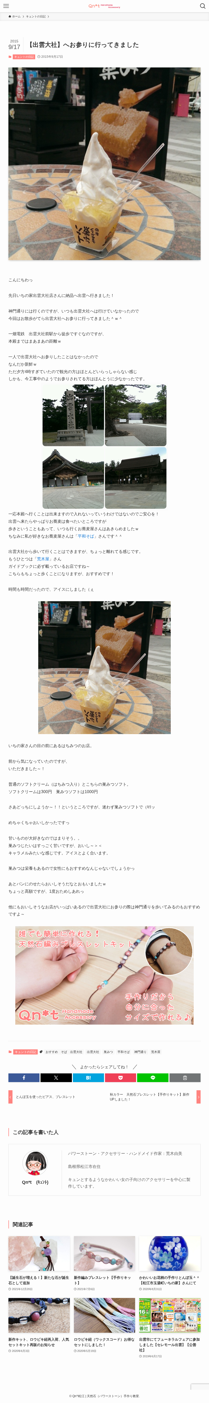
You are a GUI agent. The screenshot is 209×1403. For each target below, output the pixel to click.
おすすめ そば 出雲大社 (64, 1052)
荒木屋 (43, 559)
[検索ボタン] (203, 6)
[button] (24, 1077)
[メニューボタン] (6, 6)
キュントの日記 (24, 56)
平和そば (86, 536)
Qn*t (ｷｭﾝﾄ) (35, 1182)
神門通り (140, 1052)
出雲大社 (93, 1052)
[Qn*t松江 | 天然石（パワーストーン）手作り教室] (104, 6)
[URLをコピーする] (185, 1077)
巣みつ (108, 1052)
